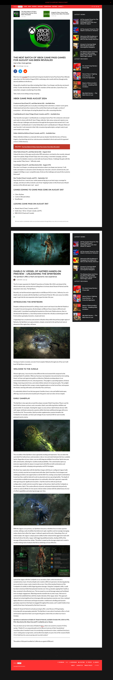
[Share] (15, 71)
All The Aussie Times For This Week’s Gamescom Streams (89, 29)
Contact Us (80, 665)
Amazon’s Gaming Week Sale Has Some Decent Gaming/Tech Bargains (88, 45)
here (42, 626)
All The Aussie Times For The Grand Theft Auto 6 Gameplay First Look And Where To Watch (89, 22)
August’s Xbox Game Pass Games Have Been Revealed (60, 13)
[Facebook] (92, 6)
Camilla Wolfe (19, 279)
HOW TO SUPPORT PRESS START (56, 2)
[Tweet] (20, 71)
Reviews (34, 6)
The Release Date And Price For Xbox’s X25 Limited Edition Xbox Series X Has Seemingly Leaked (89, 54)
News (29, 6)
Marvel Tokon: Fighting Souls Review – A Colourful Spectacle (89, 75)
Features (54, 6)
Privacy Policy (88, 665)
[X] (94, 6)
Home (25, 6)
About (73, 665)
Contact (60, 6)
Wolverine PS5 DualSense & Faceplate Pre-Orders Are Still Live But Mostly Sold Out (89, 38)
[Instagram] (96, 6)
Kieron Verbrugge (19, 66)
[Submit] (25, 71)
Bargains (40, 6)
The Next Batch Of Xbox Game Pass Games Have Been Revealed (29, 13)
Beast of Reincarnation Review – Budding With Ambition (89, 85)
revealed (24, 77)
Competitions (47, 6)
